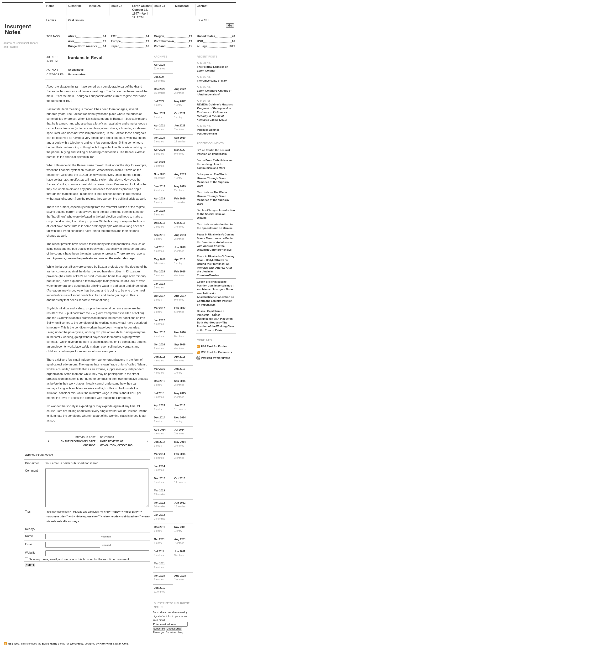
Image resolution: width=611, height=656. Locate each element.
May (180, 103)
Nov (159, 176)
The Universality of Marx (212, 78)
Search (203, 20)
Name (29, 536)
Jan (179, 127)
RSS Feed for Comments (216, 352)
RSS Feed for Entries (214, 346)
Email (28, 544)
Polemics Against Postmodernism (208, 130)
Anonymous (76, 69)
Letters (51, 20)
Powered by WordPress (215, 357)
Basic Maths (49, 643)
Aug (180, 91)
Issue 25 (95, 6)
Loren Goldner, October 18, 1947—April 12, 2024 (142, 10)
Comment (31, 470)
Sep (180, 139)
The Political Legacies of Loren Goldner (212, 67)
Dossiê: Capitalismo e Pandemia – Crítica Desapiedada (210, 315)
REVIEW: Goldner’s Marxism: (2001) (215, 110)
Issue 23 (159, 6)
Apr (159, 66)
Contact (202, 6)
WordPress (76, 643)
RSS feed (13, 643)
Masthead (182, 6)
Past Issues (76, 20)
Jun (159, 188)
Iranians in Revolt (86, 57)
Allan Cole (121, 643)
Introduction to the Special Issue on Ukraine (216, 214)
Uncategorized (77, 74)
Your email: (159, 620)
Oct (179, 115)
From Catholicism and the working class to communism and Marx (215, 164)
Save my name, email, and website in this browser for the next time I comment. (79, 559)
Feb (179, 200)
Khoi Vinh (106, 643)
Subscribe (75, 6)
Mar (179, 151)
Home (50, 6)
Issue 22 (116, 6)
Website (30, 552)
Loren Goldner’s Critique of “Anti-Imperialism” (214, 90)
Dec (159, 91)
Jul (159, 78)
